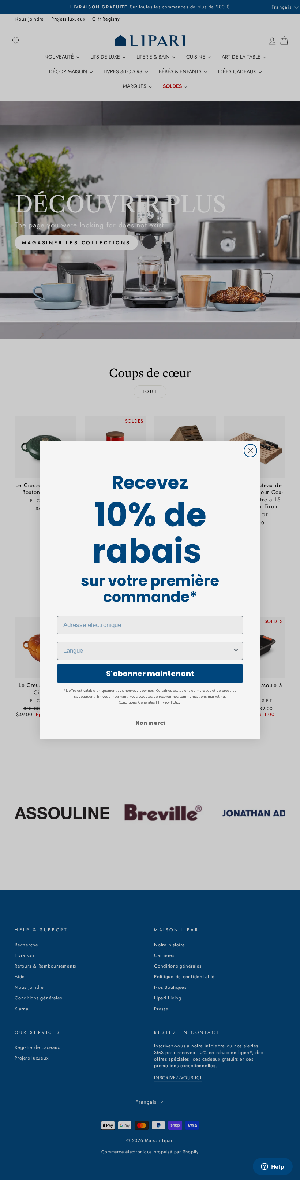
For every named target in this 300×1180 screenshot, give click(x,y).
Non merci (150, 722)
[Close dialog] (250, 450)
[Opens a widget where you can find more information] (272, 1167)
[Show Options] (236, 651)
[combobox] (147, 651)
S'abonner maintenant (150, 673)
